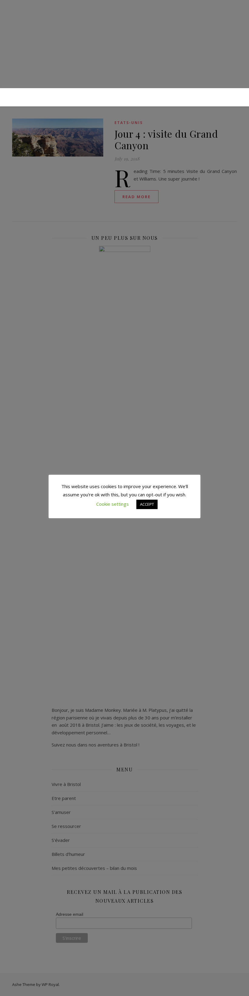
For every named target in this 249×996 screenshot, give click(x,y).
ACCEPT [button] (147, 504)
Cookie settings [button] (112, 504)
